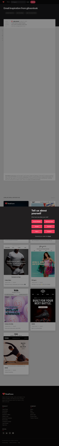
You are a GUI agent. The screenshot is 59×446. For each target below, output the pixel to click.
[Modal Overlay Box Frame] (29, 223)
